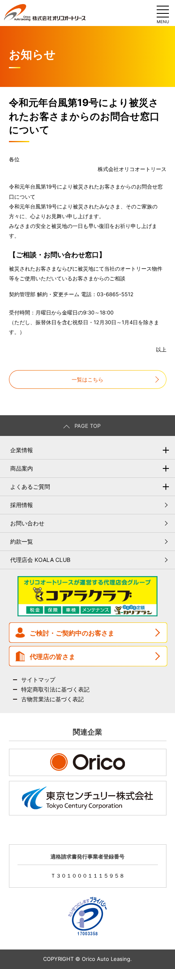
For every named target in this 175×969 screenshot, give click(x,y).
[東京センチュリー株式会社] (87, 798)
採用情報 (21, 504)
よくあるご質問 (30, 486)
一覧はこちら (87, 379)
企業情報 (21, 450)
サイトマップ (38, 679)
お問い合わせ (27, 523)
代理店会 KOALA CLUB (40, 559)
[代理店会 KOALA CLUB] (88, 614)
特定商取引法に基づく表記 (55, 689)
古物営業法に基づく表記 (52, 699)
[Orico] (87, 762)
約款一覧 (21, 541)
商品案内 (21, 468)
